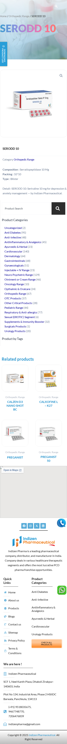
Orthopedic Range (19, 16)
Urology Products (42, 634)
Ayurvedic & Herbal (43, 618)
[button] (61, 76)
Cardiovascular (40, 626)
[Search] (58, 208)
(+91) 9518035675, (19, 707)
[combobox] (26, 208)
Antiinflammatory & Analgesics (43, 609)
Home (3, 16)
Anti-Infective (40, 599)
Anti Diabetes (40, 591)
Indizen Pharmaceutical (42, 735)
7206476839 (16, 716)
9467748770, (16, 711)
